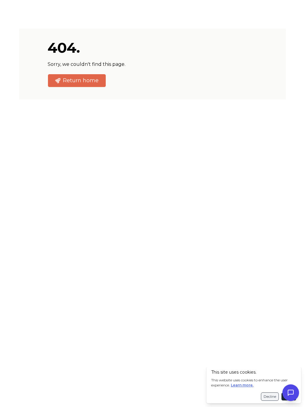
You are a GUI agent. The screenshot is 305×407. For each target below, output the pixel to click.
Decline (270, 396)
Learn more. (242, 385)
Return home (81, 80)
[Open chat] (290, 392)
